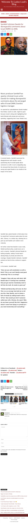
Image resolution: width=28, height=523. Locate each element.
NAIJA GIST (24, 14)
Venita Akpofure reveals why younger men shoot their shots (12, 508)
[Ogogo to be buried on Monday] (5, 399)
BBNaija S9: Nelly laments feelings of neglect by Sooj (7, 388)
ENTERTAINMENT (14, 14)
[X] (5, 34)
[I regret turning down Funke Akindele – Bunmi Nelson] (23, 399)
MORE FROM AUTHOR (18, 393)
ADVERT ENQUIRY (14, 15)
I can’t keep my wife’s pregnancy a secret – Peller (10, 506)
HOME (3, 14)
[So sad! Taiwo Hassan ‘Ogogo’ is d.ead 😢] (14, 399)
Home (1, 19)
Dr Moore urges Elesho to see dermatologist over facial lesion (12, 510)
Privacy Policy (5, 518)
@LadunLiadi (21, 368)
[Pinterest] (8, 34)
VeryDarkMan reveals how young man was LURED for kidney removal (14, 496)
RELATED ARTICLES (9, 393)
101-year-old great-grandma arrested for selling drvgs (11, 491)
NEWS (7, 14)
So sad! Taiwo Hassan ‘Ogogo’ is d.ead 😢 (13, 403)
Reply (5, 418)
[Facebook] (2, 34)
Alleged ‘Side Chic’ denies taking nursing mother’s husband (21, 388)
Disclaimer (23, 518)
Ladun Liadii (4, 30)
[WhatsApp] (11, 34)
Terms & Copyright (14, 519)
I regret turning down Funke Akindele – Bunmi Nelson (23, 403)
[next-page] (14, 406)
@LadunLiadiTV (21, 372)
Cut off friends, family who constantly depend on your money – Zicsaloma (12, 499)
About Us (10, 518)
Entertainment (6, 19)
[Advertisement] (14, 64)
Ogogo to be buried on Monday (4, 403)
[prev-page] (13, 406)
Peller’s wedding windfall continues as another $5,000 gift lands (12, 512)
